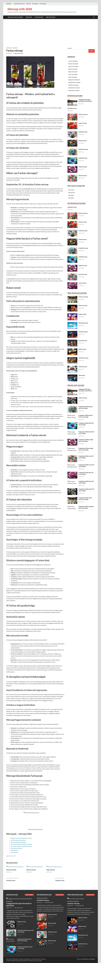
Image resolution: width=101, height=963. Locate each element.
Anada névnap (82, 140)
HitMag (92, 959)
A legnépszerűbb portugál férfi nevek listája (86, 449)
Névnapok (28, 3)
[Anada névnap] (72, 140)
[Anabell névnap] (72, 158)
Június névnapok (72, 74)
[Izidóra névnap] (72, 398)
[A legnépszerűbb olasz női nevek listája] (72, 472)
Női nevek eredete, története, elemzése (21, 846)
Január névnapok (73, 61)
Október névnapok (73, 85)
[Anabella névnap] (72, 149)
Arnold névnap (83, 340)
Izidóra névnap (83, 398)
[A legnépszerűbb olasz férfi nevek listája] (72, 481)
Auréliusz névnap (83, 358)
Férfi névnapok (42, 3)
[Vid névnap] (72, 375)
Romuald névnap (83, 323)
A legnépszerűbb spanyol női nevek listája (86, 407)
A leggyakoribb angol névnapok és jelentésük (85, 100)
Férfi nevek (9, 48)
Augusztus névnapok (74, 79)
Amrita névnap (83, 175)
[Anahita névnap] (72, 132)
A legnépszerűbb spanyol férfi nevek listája (86, 416)
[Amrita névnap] (72, 175)
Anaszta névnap (83, 114)
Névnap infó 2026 (19, 9)
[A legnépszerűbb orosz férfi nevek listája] (72, 465)
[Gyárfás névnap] (72, 332)
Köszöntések (14, 850)
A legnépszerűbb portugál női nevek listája (86, 440)
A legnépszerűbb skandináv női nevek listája (86, 507)
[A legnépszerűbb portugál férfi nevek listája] (72, 448)
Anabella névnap (83, 149)
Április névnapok (72, 69)
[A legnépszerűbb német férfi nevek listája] (72, 498)
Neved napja (14, 852)
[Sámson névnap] (34, 867)
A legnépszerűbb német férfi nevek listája (85, 498)
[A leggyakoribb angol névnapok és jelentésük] (72, 99)
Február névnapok (73, 63)
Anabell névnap (83, 158)
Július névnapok (72, 77)
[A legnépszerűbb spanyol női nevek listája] (72, 406)
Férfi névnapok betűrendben (18, 842)
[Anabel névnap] (72, 167)
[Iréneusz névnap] (14, 867)
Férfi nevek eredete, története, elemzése (21, 844)
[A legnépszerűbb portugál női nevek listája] (72, 439)
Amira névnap (82, 283)
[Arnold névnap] (72, 340)
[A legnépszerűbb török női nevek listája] (72, 423)
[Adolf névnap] (72, 349)
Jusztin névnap (83, 366)
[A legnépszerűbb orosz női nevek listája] (72, 456)
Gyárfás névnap (83, 331)
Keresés (69, 48)
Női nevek (71, 198)
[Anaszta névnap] (72, 114)
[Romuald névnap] (72, 323)
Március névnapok (73, 66)
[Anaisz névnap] (72, 123)
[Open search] (94, 17)
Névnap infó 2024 (19, 53)
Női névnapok (35, 3)
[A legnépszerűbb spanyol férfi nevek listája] (72, 415)
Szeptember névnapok (74, 82)
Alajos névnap (50, 870)
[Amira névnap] (72, 283)
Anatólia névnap (72, 108)
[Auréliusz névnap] (72, 358)
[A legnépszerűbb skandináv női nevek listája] (72, 506)
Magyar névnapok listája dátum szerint (21, 838)
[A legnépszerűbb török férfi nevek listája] (72, 432)
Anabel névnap (83, 166)
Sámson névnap (31, 870)
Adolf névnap (82, 349)
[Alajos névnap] (54, 867)
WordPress (85, 959)
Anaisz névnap (83, 123)
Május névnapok (72, 71)
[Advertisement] (50, 33)
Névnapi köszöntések (16, 848)
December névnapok (73, 90)
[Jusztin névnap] (72, 366)
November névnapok (74, 87)
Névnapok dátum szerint (19, 3)
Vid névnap (82, 375)
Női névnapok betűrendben (18, 840)
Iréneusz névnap (11, 870)
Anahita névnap (83, 132)
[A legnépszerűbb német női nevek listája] (72, 489)
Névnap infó (71, 192)
